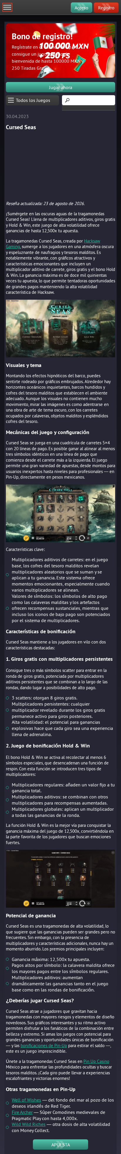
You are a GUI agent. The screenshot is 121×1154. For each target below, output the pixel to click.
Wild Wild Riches (29, 1124)
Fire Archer (22, 1112)
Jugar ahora (60, 87)
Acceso (81, 8)
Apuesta (60, 1145)
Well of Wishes (26, 1100)
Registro (106, 8)
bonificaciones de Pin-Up (44, 1045)
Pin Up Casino (96, 1061)
